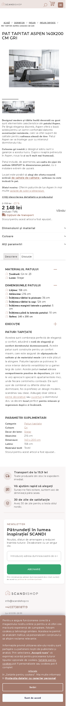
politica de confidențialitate (29, 579)
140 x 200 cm (32, 439)
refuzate (32, 671)
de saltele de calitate (25, 177)
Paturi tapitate (33, 423)
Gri (26, 427)
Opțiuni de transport (20, 215)
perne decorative (15, 396)
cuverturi (36, 396)
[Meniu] (60, 5)
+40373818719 (16, 607)
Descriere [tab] (11, 256)
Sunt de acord (32, 698)
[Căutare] (45, 5)
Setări (32, 687)
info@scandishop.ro (17, 601)
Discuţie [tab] (26, 256)
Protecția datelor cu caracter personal (30, 678)
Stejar (27, 431)
